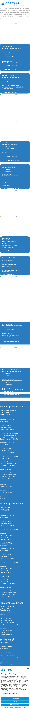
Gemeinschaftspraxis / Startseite (11, 160)
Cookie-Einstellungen (6, 499)
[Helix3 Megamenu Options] (28, 3)
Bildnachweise (4, 497)
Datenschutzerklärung (6, 486)
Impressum (3, 484)
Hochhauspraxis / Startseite (10, 69)
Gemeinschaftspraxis (8, 250)
